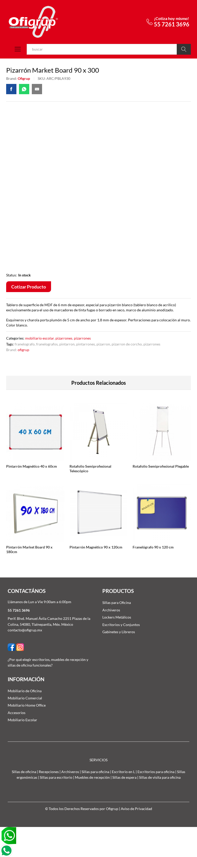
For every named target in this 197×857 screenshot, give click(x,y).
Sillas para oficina (95, 771)
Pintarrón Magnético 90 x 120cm (96, 547)
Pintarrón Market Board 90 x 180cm (29, 549)
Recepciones (49, 771)
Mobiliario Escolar (39, 338)
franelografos (47, 344)
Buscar (184, 49)
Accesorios (16, 712)
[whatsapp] (8, 835)
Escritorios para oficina (155, 771)
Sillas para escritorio (56, 777)
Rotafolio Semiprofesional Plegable (161, 466)
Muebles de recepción (92, 777)
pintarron (67, 344)
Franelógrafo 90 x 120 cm (153, 547)
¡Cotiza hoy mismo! (171, 18)
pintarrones (85, 344)
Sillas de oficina (24, 771)
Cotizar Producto (28, 287)
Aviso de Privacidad (136, 808)
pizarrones (151, 344)
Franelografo (25, 344)
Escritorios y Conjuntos (121, 624)
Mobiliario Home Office (27, 705)
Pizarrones (63, 338)
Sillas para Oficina (116, 602)
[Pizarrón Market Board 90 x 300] (11, 89)
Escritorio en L (123, 771)
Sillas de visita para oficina (160, 777)
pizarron (103, 344)
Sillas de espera (124, 777)
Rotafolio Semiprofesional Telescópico (90, 468)
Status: (11, 275)
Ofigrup (24, 78)
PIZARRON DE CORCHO (127, 344)
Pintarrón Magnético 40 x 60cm (31, 466)
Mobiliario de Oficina (25, 691)
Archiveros (111, 610)
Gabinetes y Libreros (118, 632)
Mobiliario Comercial (25, 698)
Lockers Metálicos (116, 617)
